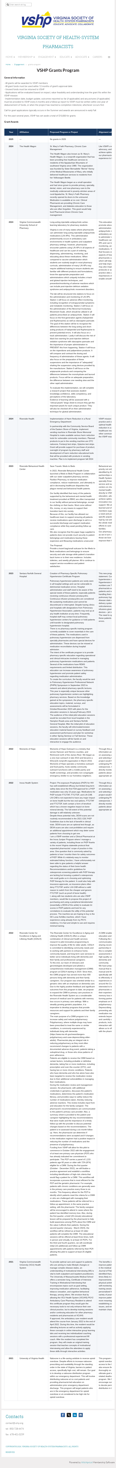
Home (8, 64)
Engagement (19, 64)
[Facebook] (63, 1415)
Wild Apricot (87, 1462)
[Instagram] (81, 1415)
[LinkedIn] (75, 1415)
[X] (69, 1415)
